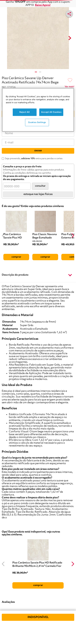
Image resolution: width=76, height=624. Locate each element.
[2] (40, 72)
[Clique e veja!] (69, 87)
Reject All (24, 112)
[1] (36, 72)
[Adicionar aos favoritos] (70, 80)
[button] (38, 275)
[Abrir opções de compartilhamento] (69, 13)
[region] (38, 110)
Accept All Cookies (51, 112)
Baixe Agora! (43, 5)
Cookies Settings (37, 122)
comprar (16, 257)
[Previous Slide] (3, 235)
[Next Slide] (72, 235)
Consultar (40, 186)
